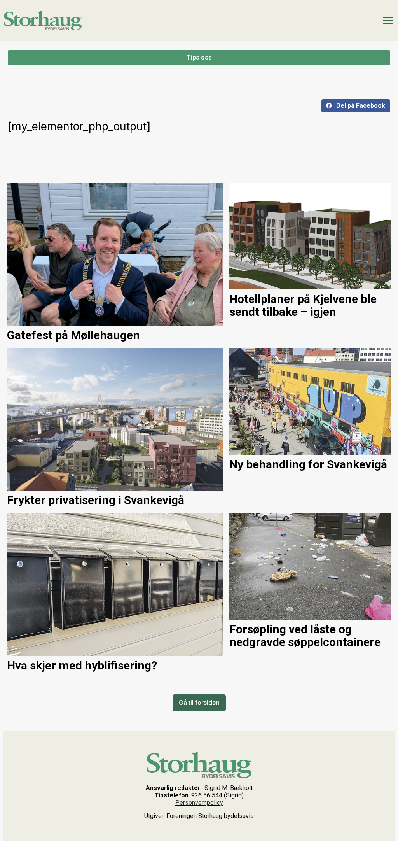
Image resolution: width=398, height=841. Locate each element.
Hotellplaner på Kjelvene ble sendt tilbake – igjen (303, 305)
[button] (355, 105)
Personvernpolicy (199, 802)
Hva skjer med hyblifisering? (82, 665)
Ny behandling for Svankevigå (308, 464)
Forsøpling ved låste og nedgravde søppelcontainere (305, 635)
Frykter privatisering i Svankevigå (95, 500)
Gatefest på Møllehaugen (73, 335)
